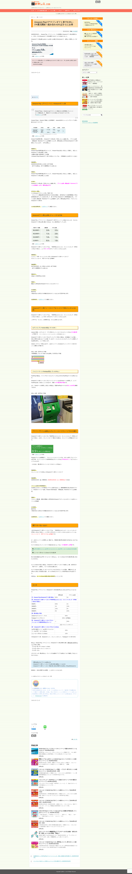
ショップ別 (52, 10)
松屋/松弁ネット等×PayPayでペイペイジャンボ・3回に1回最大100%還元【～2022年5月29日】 (56, 856)
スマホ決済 (74, 31)
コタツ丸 (75, 739)
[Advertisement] (42, 83)
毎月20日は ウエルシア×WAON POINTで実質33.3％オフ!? (91, 24)
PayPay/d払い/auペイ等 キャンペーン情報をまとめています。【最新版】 (92, 55)
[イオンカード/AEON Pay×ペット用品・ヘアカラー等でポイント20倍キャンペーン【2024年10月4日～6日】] (34, 772)
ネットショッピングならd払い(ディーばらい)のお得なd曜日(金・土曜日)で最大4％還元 (95, 101)
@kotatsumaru (38, 695)
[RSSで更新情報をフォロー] (99, 2)
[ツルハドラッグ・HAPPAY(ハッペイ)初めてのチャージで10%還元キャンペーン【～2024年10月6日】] (34, 782)
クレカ (60, 10)
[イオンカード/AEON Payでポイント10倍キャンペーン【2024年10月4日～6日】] (34, 824)
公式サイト (37, 56)
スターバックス (76, 10)
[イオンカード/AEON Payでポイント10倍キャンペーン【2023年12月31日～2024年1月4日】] (34, 803)
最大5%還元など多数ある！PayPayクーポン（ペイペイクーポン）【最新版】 (95, 82)
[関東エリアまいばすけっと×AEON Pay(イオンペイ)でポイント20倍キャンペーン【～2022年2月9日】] (34, 761)
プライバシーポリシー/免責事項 (90, 122)
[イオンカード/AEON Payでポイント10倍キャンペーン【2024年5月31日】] (34, 793)
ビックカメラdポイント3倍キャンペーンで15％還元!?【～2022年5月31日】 (52, 861)
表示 (37, 97)
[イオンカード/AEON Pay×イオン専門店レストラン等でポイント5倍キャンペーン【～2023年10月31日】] (34, 844)
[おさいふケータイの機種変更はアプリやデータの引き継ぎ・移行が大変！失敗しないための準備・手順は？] (34, 834)
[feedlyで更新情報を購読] (96, 2)
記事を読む (41, 756)
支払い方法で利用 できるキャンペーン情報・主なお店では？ (91, 64)
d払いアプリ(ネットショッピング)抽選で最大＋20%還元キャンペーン (95, 107)
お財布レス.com (64, 871)
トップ (32, 10)
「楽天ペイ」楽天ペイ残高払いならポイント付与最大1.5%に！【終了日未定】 (95, 95)
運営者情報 (85, 121)
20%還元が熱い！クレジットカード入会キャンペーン (90, 46)
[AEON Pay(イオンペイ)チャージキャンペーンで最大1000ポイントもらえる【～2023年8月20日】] (34, 751)
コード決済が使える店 (42, 10)
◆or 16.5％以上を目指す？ (91, 36)
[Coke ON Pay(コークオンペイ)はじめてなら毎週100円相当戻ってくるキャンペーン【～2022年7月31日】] (34, 813)
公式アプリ (67, 10)
